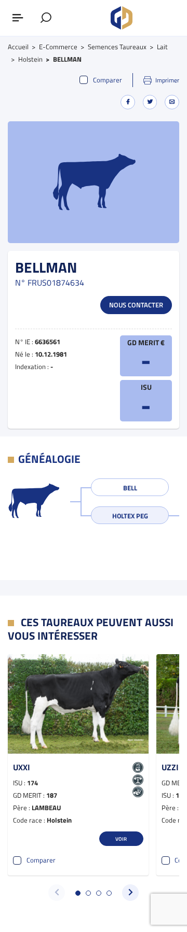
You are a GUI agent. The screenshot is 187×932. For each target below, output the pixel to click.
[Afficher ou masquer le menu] (18, 18)
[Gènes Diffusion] (121, 18)
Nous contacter (136, 305)
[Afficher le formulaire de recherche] (46, 18)
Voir (121, 839)
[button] (78, 893)
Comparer (107, 80)
